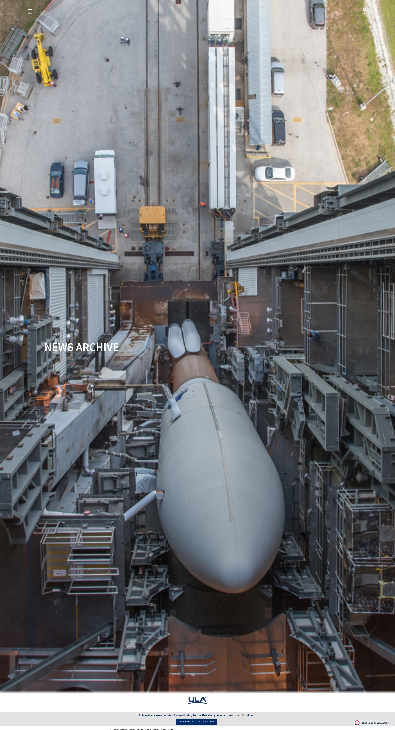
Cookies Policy (186, 721)
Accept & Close (206, 721)
